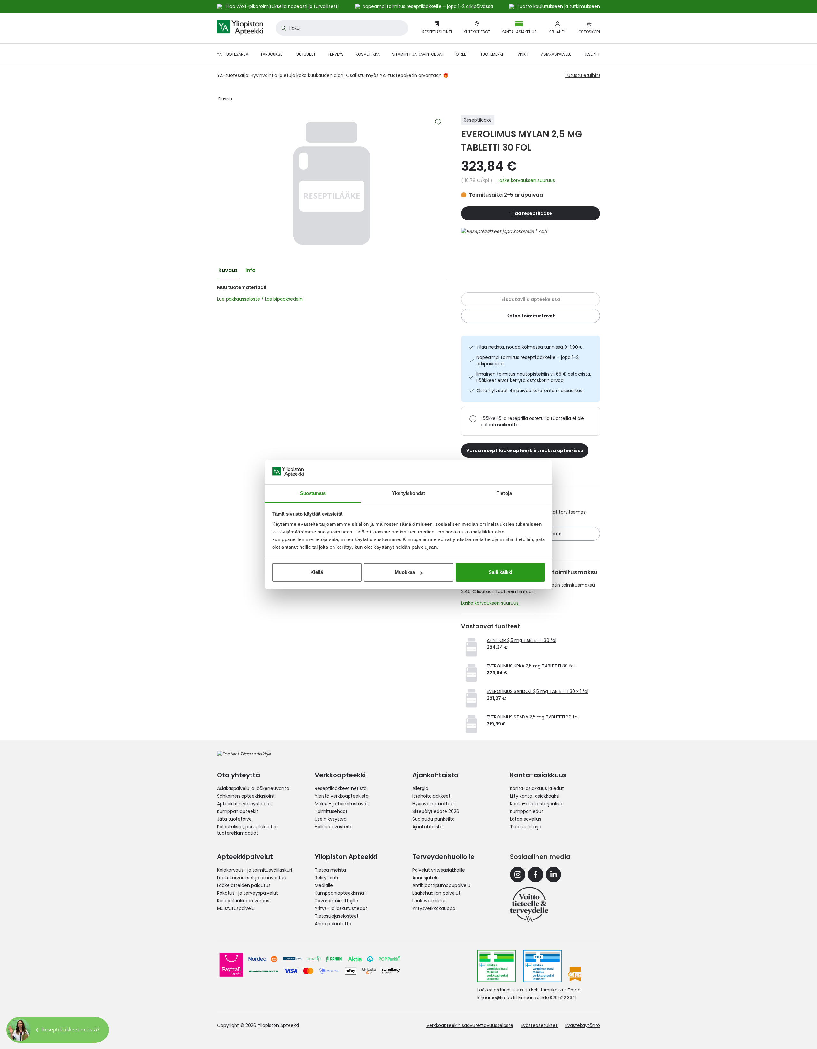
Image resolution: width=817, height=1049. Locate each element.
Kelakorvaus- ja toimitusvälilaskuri (254, 870)
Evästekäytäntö (582, 1025)
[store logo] (240, 28)
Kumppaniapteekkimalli (341, 893)
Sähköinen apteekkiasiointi (246, 796)
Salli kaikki (500, 572)
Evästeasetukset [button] (539, 1025)
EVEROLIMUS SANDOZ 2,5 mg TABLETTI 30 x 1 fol (537, 691)
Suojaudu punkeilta (433, 819)
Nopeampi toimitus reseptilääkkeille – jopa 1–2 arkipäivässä (527, 360)
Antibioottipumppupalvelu (441, 885)
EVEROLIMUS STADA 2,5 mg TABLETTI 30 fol (533, 717)
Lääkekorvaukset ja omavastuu (251, 877)
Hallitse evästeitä (334, 826)
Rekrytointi (326, 877)
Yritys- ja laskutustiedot (341, 908)
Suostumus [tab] (313, 493)
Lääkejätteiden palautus (244, 885)
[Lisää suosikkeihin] (438, 122)
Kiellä (317, 572)
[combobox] (342, 28)
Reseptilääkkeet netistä (341, 788)
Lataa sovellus (525, 819)
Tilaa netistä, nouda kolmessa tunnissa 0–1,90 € (529, 347)
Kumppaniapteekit (237, 811)
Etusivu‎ (225, 98)
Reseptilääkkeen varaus (243, 900)
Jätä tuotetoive (234, 819)
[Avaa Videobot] (19, 1030)
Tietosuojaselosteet (337, 916)
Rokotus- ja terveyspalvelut (247, 893)
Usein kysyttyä (331, 819)
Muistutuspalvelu (236, 908)
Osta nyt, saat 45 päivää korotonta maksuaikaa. (530, 390)
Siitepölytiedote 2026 (435, 811)
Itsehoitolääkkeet (431, 796)
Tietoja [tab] (504, 493)
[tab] (228, 270)
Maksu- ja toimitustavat (341, 803)
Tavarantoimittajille (336, 900)
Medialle (324, 885)
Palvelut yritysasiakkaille (438, 870)
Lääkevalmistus (429, 900)
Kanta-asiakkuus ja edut (537, 788)
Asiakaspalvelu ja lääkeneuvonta (253, 788)
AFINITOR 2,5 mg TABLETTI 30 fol (521, 640)
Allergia (420, 788)
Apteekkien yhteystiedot (244, 803)
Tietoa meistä (330, 870)
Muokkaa (405, 572)
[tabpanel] (331, 293)
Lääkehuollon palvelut (436, 893)
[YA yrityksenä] (529, 904)
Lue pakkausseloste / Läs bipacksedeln (260, 299)
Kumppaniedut (526, 811)
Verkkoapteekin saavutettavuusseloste (469, 1025)
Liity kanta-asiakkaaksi (534, 796)
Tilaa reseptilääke (530, 213)
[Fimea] (496, 966)
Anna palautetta (333, 923)
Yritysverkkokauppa (433, 908)
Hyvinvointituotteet (433, 803)
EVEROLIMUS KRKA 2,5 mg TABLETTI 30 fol (531, 666)
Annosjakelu (425, 877)
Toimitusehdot (331, 811)
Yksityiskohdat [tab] (408, 493)
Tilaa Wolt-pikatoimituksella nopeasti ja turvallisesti (282, 6)
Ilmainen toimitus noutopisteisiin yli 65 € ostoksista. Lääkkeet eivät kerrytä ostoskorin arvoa (533, 377)
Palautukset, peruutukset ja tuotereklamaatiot (247, 829)
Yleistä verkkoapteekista (342, 796)
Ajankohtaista (427, 826)
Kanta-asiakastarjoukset (537, 803)
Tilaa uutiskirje (525, 826)
